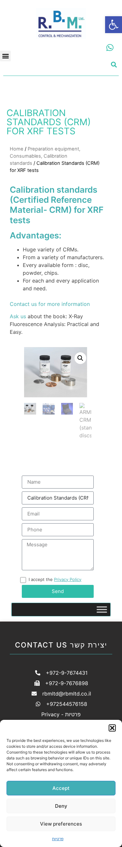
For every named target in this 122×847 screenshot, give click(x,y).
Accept (61, 788)
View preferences (61, 824)
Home (16, 149)
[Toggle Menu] (102, 609)
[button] (113, 24)
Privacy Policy (67, 579)
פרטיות (57, 838)
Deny (61, 806)
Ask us (18, 316)
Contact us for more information (50, 304)
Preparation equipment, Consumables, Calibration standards (45, 156)
